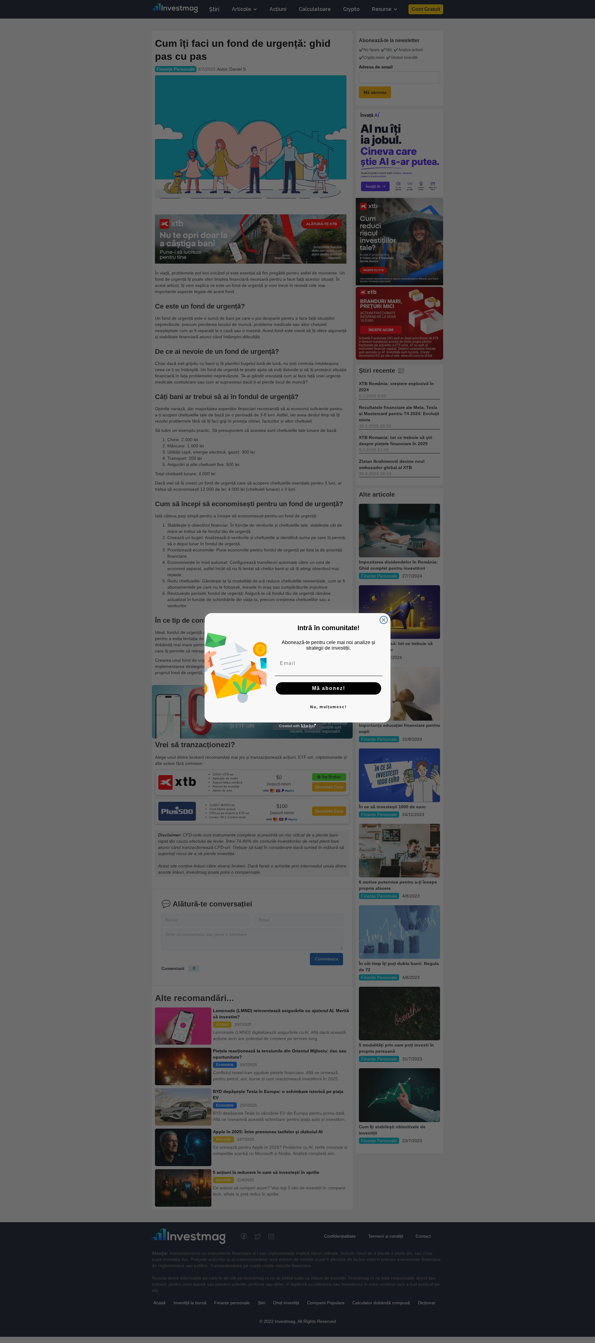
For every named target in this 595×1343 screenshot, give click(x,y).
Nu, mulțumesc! (328, 707)
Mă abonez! (328, 688)
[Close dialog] (383, 620)
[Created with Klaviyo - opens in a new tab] (297, 726)
